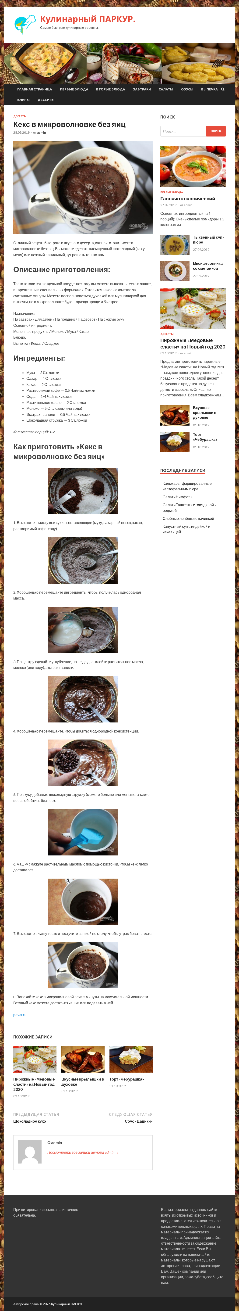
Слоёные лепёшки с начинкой (188, 518)
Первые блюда (74, 89)
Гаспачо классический (187, 198)
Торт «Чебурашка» (126, 1079)
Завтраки (142, 89)
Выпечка (209, 89)
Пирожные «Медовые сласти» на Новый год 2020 (34, 1084)
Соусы (187, 89)
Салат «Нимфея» (177, 497)
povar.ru (19, 1014)
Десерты (46, 100)
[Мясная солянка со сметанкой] (175, 279)
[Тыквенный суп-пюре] (175, 253)
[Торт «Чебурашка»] (131, 1073)
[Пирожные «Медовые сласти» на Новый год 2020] (34, 1073)
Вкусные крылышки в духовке (204, 412)
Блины (23, 100)
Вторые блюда (110, 89)
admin (41, 132)
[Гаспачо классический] (193, 188)
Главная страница (34, 89)
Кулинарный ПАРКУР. (87, 19)
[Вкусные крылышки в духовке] (83, 1073)
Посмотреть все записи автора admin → (83, 1152)
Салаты (166, 89)
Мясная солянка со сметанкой (208, 265)
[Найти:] (193, 131)
